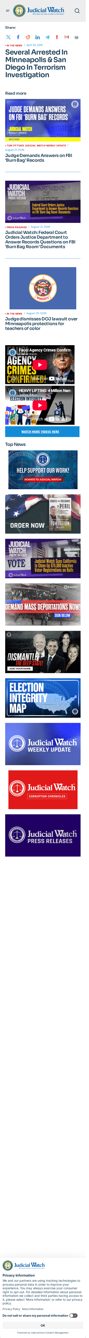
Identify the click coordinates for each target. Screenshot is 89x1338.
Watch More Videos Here (40, 432)
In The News (14, 45)
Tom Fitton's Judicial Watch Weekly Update (36, 145)
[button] (7, 10)
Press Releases (17, 227)
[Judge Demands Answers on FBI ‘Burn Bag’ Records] (43, 120)
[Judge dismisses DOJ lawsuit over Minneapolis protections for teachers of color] (43, 288)
